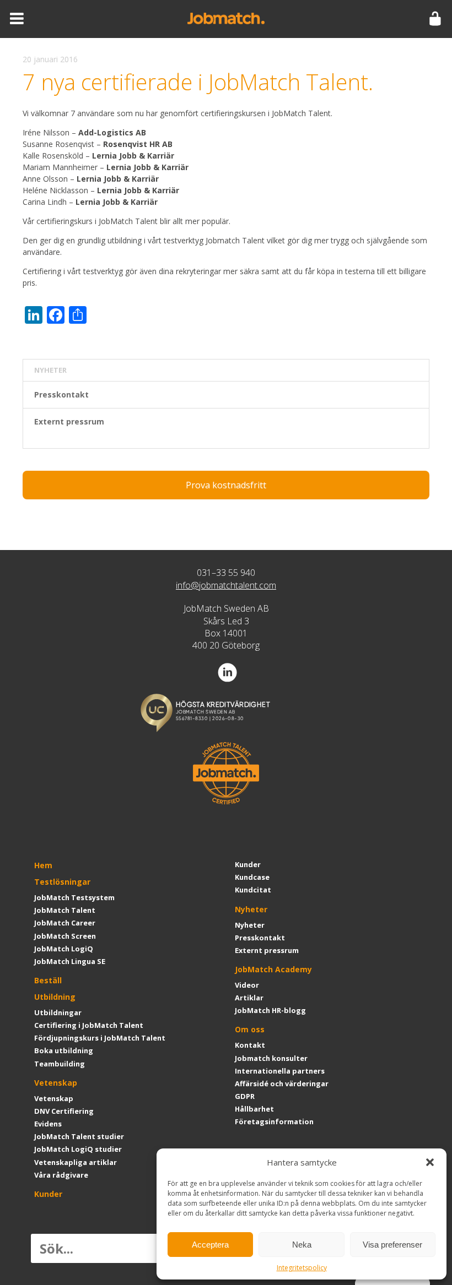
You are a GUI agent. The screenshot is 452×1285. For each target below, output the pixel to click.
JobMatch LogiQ (63, 949)
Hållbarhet (254, 1109)
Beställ (48, 980)
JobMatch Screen (65, 936)
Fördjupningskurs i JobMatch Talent (99, 1038)
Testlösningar (62, 881)
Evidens (48, 1124)
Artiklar (249, 998)
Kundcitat (253, 890)
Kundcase (252, 877)
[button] (429, 1162)
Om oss (250, 1029)
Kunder (48, 1194)
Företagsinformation (274, 1121)
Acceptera (210, 1244)
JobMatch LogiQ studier (78, 1149)
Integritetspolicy (302, 1267)
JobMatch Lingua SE (69, 961)
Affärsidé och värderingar (282, 1083)
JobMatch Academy (273, 969)
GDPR (245, 1096)
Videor (247, 985)
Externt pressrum (69, 421)
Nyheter (251, 909)
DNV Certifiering (64, 1111)
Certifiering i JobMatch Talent (88, 1025)
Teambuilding (59, 1064)
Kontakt (250, 1045)
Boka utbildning (63, 1050)
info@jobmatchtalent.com (226, 585)
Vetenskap (55, 1082)
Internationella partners (280, 1071)
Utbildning (55, 997)
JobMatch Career (64, 923)
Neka (301, 1244)
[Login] (435, 19)
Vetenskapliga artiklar (75, 1162)
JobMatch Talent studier (79, 1136)
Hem (43, 865)
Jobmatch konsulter (271, 1058)
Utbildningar (58, 1012)
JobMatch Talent (64, 910)
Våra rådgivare (61, 1175)
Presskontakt (61, 394)
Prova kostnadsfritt (226, 485)
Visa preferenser (392, 1244)
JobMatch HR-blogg (270, 1010)
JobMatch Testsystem (74, 897)
